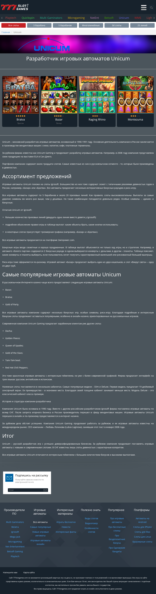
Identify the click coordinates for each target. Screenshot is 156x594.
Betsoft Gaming (15, 551)
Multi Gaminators (51, 18)
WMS (138, 18)
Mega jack (15, 536)
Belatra (15, 526)
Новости (66, 526)
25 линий (142, 25)
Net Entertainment (15, 546)
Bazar (58, 119)
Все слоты (13, 25)
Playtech (10, 18)
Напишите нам (10, 572)
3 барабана (39, 25)
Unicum (124, 18)
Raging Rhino (97, 119)
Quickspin (28, 18)
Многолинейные (91, 25)
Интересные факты (66, 531)
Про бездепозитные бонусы (117, 539)
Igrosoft (15, 531)
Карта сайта (29, 572)
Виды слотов (91, 518)
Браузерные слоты (142, 541)
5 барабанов (65, 25)
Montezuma (135, 119)
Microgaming (76, 18)
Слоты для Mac (142, 531)
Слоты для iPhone (142, 526)
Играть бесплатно (66, 522)
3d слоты (116, 25)
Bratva (21, 119)
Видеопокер (91, 523)
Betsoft (108, 18)
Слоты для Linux (142, 536)
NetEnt (94, 18)
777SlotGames (14, 7)
